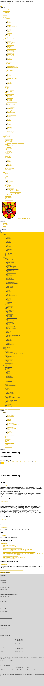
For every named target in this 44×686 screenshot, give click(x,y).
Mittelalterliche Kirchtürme (15, 190)
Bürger (4, 39)
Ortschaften (7, 18)
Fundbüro (9, 47)
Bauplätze (7, 159)
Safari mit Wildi (10, 194)
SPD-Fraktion (10, 70)
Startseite (5, 223)
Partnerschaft (7, 37)
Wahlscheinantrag (11, 112)
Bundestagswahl (10, 110)
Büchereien (7, 173)
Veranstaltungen (8, 197)
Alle (35, 461)
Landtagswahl (10, 108)
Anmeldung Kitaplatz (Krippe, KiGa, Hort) (15, 143)
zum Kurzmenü (6, 9)
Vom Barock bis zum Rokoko (15, 192)
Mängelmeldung (10, 54)
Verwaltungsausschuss (12, 65)
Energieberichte (8, 169)
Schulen (6, 144)
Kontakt (4, 226)
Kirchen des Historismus (15, 193)
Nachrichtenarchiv (8, 135)
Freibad (6, 176)
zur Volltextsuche (6, 11)
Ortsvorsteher (7, 86)
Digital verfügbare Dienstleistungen (7, 469)
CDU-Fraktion (10, 69)
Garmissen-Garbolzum (11, 26)
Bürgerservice (8, 41)
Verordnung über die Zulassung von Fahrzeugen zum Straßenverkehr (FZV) (18, 549)
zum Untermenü (6, 13)
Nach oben (8, 572)
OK (1, 6)
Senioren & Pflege (8, 152)
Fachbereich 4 (10, 99)
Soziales (4, 137)
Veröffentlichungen (11, 182)
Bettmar (8, 21)
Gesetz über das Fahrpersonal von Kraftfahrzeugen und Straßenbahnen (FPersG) (19, 552)
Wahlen (6, 103)
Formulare (9, 46)
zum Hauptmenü (6, 12)
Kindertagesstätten (9, 141)
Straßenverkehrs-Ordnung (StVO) (9, 546)
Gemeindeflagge (8, 35)
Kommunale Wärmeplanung (13, 51)
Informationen (12, 106)
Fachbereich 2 (10, 96)
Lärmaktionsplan (10, 53)
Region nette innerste (9, 38)
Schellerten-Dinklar (11, 145)
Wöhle (8, 34)
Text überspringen (4, 485)
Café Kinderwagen (9, 139)
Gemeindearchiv (10, 50)
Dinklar (8, 24)
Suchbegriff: (2, 458)
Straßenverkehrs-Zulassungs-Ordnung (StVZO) (12, 548)
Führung (11, 132)
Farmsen (9, 25)
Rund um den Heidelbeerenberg (13, 186)
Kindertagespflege (8, 140)
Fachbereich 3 (10, 98)
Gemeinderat (7, 63)
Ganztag (9, 151)
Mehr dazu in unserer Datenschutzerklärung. (9, 3)
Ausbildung (12, 133)
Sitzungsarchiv (10, 88)
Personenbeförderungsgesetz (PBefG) (10, 556)
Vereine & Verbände (9, 200)
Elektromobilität (10, 45)
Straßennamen (8, 196)
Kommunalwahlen (11, 104)
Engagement (7, 153)
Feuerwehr (7, 114)
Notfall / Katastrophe (11, 55)
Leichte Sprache (13, 107)
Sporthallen (7, 178)
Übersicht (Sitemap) (7, 224)
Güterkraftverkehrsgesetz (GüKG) (9, 558)
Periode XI (12, 90)
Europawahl (9, 111)
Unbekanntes (12, 189)
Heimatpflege (7, 180)
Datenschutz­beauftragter (12, 102)
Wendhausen (10, 33)
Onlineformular (3, 628)
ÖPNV (8, 57)
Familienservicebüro (9, 148)
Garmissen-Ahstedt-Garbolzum (13, 122)
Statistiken (9, 61)
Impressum (5, 227)
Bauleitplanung (8, 157)
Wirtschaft (5, 155)
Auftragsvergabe (8, 156)
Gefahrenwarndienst (11, 49)
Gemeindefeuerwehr (11, 115)
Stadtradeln (7, 198)
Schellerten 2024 (8, 184)
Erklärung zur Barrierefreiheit (6, 618)
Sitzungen (7, 87)
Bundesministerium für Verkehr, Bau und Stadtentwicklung (12, 570)
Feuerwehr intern (10, 131)
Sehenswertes (8, 185)
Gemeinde (5, 17)
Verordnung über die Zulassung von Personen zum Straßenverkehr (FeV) (17, 550)
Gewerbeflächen (8, 171)
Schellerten (9, 31)
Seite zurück (3, 572)
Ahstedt (8, 20)
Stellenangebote (10, 62)
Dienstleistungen (10, 43)
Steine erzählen (10, 188)
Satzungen (9, 58)
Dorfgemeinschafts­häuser (10, 175)
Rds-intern (9, 91)
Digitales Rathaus (6, 136)
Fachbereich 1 (10, 95)
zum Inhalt (5, 15)
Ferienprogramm (8, 149)
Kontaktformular (3, 589)
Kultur (4, 172)
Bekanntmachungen (11, 42)
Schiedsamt (9, 59)
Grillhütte (7, 177)
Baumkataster (10, 181)
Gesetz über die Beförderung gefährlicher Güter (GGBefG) (14, 557)
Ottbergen (9, 30)
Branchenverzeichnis (9, 168)
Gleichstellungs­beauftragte (12, 100)
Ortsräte (6, 71)
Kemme (8, 28)
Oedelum (9, 29)
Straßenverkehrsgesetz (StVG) (9, 545)
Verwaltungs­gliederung (9, 94)
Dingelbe (9, 22)
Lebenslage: (3, 460)
